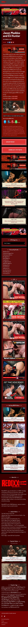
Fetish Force (19, 592)
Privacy (2, 621)
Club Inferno (8, 590)
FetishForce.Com (6, 251)
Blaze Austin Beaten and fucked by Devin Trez (10, 518)
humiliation (8, 135)
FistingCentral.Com (22, 594)
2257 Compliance (4, 622)
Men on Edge (10, 605)
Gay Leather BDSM (6, 129)
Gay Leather (18, 133)
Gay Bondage (15, 126)
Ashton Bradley (6, 587)
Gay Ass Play (5, 596)
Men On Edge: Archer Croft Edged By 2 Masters (10, 520)
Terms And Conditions (5, 619)
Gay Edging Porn (5, 601)
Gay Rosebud (14, 603)
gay (23, 130)
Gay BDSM (10, 126)
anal (3, 130)
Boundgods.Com (6, 126)
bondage (8, 130)
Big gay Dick (22, 587)
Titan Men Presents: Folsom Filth (7, 513)
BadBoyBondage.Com (7, 263)
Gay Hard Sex (21, 127)
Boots (11, 130)
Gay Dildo (10, 599)
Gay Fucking (17, 127)
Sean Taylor (3, 607)
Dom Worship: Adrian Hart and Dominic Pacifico (11, 528)
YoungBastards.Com (7, 261)
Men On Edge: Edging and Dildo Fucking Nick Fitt (11, 523)
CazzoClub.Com (6, 266)
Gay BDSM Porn (16, 132)
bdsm (6, 130)
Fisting (13, 594)
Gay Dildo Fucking (16, 600)
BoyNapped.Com (6, 265)
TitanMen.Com (6, 260)
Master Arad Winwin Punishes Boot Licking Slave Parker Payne (13, 527)
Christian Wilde (3, 590)
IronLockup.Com (6, 273)
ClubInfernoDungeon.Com (8, 253)
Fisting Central (16, 594)
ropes (12, 135)
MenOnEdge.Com (6, 258)
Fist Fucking (9, 594)
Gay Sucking (15, 129)
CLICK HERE (15, 96)
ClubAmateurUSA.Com (7, 255)
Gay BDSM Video (21, 132)
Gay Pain (11, 129)
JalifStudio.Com (6, 268)
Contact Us (3, 624)
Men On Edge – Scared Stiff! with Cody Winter (10, 535)
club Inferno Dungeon (15, 590)
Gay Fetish (12, 127)
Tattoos (12, 607)
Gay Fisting (16, 601)
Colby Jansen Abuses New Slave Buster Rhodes (10, 522)
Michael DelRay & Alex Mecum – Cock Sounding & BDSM (12, 525)
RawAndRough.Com (7, 271)
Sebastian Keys (7, 607)
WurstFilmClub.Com (7, 270)
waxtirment (15, 135)
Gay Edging (9, 127)
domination (20, 130)
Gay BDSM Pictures (10, 132)
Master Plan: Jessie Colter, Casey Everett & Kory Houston (12, 530)
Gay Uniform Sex (20, 129)
